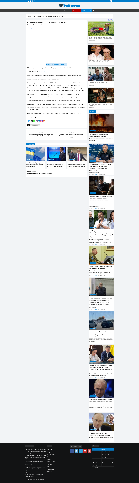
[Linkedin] (39, 120)
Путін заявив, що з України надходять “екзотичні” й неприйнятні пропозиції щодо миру (100, 402)
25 (102, 462)
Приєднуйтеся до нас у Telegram (57, 64)
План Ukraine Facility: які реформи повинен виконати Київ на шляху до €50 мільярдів (35, 164)
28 (112, 462)
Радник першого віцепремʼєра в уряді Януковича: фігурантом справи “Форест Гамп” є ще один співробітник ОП (100, 368)
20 (109, 460)
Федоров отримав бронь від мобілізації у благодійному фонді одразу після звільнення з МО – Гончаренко (35, 451)
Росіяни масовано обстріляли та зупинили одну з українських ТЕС (99, 135)
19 (105, 460)
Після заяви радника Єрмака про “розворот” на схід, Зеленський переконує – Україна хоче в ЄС (55, 164)
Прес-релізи (96, 10)
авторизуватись (48, 173)
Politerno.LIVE (87, 10)
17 (99, 460)
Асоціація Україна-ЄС (35, 125)
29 (93, 465)
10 (99, 457)
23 (96, 462)
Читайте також (30, 144)
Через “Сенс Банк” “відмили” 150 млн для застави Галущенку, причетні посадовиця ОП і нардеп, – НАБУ (100, 300)
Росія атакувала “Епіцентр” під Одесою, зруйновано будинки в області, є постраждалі (101, 334)
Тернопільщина (37, 10)
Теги (29, 125)
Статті (54, 10)
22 (93, 462)
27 (109, 462)
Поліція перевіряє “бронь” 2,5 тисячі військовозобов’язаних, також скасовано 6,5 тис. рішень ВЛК (100, 166)
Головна (50, 449)
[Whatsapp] (34, 120)
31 (99, 465)
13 (109, 457)
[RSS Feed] (44, 120)
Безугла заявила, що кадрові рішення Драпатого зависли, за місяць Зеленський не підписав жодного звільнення (100, 200)
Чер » (96, 467)
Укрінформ (42, 71)
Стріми (50, 464)
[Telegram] (29, 120)
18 (102, 460)
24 (99, 462)
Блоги (60, 10)
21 (112, 460)
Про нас (104, 10)
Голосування (67, 10)
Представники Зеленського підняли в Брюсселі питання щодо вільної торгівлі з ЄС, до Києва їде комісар (76, 165)
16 (96, 460)
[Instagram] (41, 120)
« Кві (93, 467)
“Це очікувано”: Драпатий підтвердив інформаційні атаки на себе (100, 267)
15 (93, 460)
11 (102, 457)
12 (105, 457)
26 (105, 462)
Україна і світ (47, 10)
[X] (32, 120)
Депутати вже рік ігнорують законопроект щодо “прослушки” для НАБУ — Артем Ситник (41, 135)
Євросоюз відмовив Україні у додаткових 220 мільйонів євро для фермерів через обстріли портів (35, 474)
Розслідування (76, 10)
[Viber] (37, 120)
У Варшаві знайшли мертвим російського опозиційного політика (99, 434)
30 (96, 465)
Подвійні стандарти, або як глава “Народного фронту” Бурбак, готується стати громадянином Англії (71, 135)
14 (112, 457)
